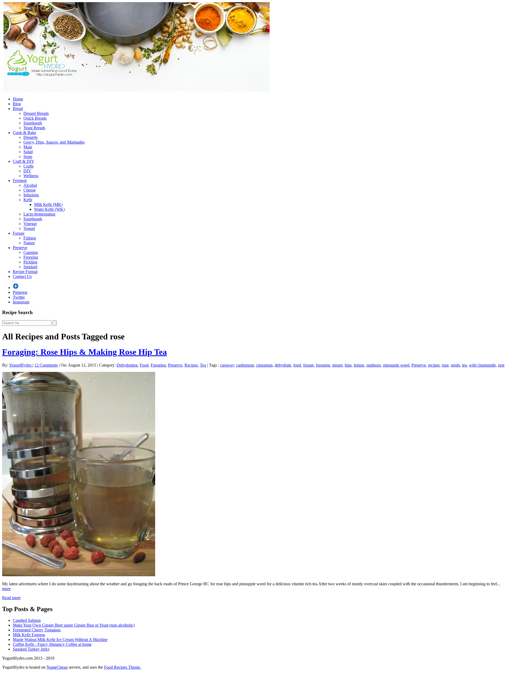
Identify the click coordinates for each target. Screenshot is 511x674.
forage (308, 365)
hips (348, 365)
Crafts (28, 166)
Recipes (191, 365)
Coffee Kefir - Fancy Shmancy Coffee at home (52, 644)
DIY (27, 171)
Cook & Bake (24, 132)
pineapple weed (396, 365)
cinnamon (264, 365)
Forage (18, 233)
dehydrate (283, 365)
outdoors (373, 365)
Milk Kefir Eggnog (29, 634)
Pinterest (20, 292)
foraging (323, 365)
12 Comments (46, 365)
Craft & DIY (23, 161)
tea (464, 365)
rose (445, 365)
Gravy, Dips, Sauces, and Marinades (54, 142)
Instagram (21, 302)
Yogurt (29, 228)
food (297, 365)
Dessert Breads (36, 113)
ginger (337, 365)
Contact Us (22, 276)
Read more (11, 597)
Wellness (30, 175)
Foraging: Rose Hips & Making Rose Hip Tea (84, 352)
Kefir (27, 199)
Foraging (158, 365)
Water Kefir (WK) (49, 209)
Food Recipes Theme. (122, 667)
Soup (27, 156)
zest (501, 365)
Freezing (30, 257)
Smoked (30, 267)
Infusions (31, 195)
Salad (28, 151)
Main (27, 147)
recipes (434, 365)
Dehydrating (127, 365)
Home (18, 99)
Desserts (30, 137)
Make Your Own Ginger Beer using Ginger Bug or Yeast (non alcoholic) (74, 625)
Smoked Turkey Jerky (31, 649)
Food (144, 365)
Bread (18, 108)
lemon (359, 365)
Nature (29, 243)
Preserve (20, 247)
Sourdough (32, 123)
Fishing (29, 238)
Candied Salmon (27, 620)
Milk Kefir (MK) (48, 204)
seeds (455, 365)
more (6, 588)
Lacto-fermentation (39, 214)
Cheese (29, 190)
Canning (30, 252)
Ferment (20, 180)
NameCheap (57, 667)
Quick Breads (35, 118)
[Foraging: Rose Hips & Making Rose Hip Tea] (78, 575)
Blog (17, 103)
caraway (227, 365)
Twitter (19, 297)
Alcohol (30, 185)
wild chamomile (482, 365)
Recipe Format (25, 271)
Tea (203, 365)
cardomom (245, 365)
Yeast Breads (34, 127)
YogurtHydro (20, 365)
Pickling (30, 262)
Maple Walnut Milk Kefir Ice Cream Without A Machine (60, 639)
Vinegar (30, 223)
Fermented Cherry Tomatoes (37, 630)
